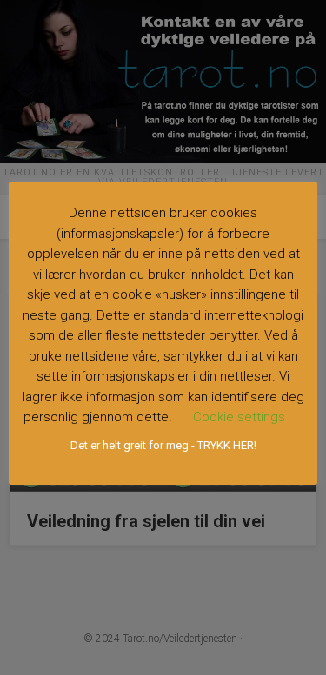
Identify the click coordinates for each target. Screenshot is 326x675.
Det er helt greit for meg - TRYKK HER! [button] (163, 445)
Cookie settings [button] (239, 417)
